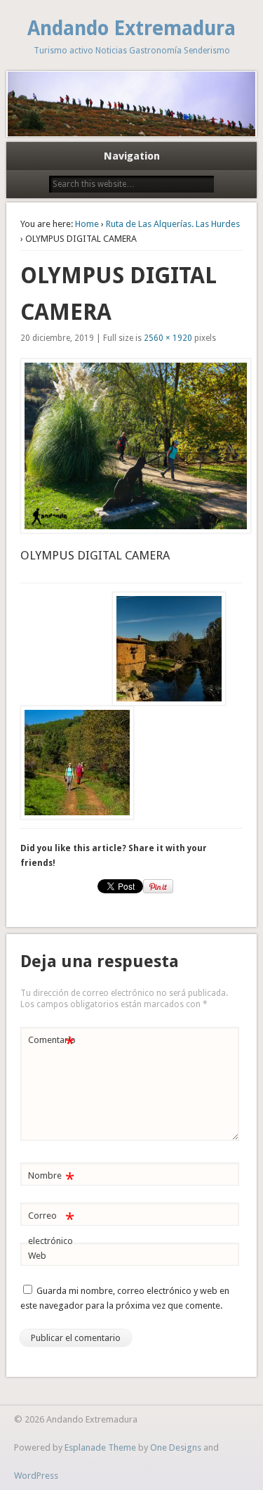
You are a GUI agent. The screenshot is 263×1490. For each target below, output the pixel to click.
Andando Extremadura (131, 28)
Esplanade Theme (100, 1447)
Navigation (132, 156)
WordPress (36, 1475)
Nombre (51, 1179)
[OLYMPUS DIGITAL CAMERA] (131, 445)
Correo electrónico (51, 1228)
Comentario (52, 1043)
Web (37, 1255)
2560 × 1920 (168, 338)
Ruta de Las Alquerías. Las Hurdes (173, 224)
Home (87, 224)
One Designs (175, 1447)
